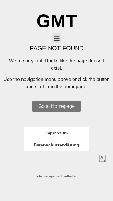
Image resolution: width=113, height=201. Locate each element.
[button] (56, 38)
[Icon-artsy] (102, 158)
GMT (56, 21)
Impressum (56, 132)
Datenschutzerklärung (56, 145)
